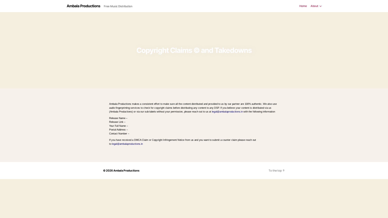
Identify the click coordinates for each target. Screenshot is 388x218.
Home (303, 6)
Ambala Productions (83, 6)
